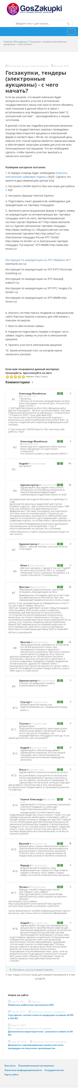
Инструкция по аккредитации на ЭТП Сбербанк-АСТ (38, 260)
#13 (13, 775)
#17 (13, 893)
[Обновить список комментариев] (33, 382)
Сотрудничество (54, 1070)
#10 (15, 708)
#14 (15, 805)
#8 (15, 648)
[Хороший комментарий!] (58, 393)
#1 (13, 399)
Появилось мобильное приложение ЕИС (31, 1004)
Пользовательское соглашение (36, 1065)
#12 (15, 753)
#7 (13, 593)
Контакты (10, 1065)
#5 (13, 550)
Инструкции (20, 41)
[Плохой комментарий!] (61, 393)
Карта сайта (11, 1074)
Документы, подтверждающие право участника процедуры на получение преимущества (35, 1046)
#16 (15, 871)
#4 (15, 491)
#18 (15, 928)
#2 (15, 447)
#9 (13, 686)
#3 (13, 469)
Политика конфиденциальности (23, 1070)
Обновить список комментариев (32, 969)
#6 (15, 571)
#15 (13, 849)
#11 (13, 729)
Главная (8, 41)
